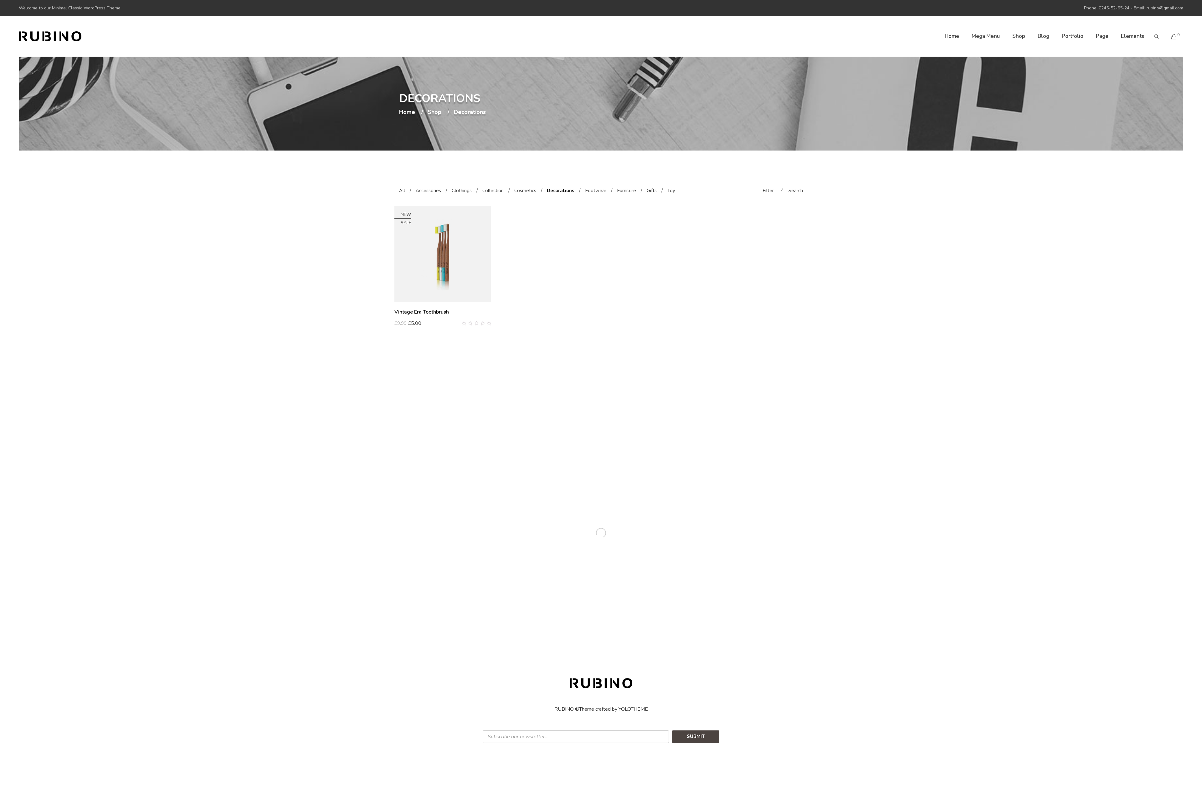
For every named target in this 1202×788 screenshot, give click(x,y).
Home (952, 36)
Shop (1018, 36)
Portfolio (1072, 36)
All (402, 190)
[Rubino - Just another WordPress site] (50, 36)
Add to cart (410, 323)
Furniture (626, 190)
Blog (1043, 36)
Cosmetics (525, 190)
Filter (768, 190)
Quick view (488, 323)
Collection (493, 190)
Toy (671, 190)
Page (1102, 36)
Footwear (595, 190)
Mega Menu (986, 36)
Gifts (652, 190)
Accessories (428, 190)
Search (795, 190)
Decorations (560, 190)
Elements (1132, 36)
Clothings (462, 190)
